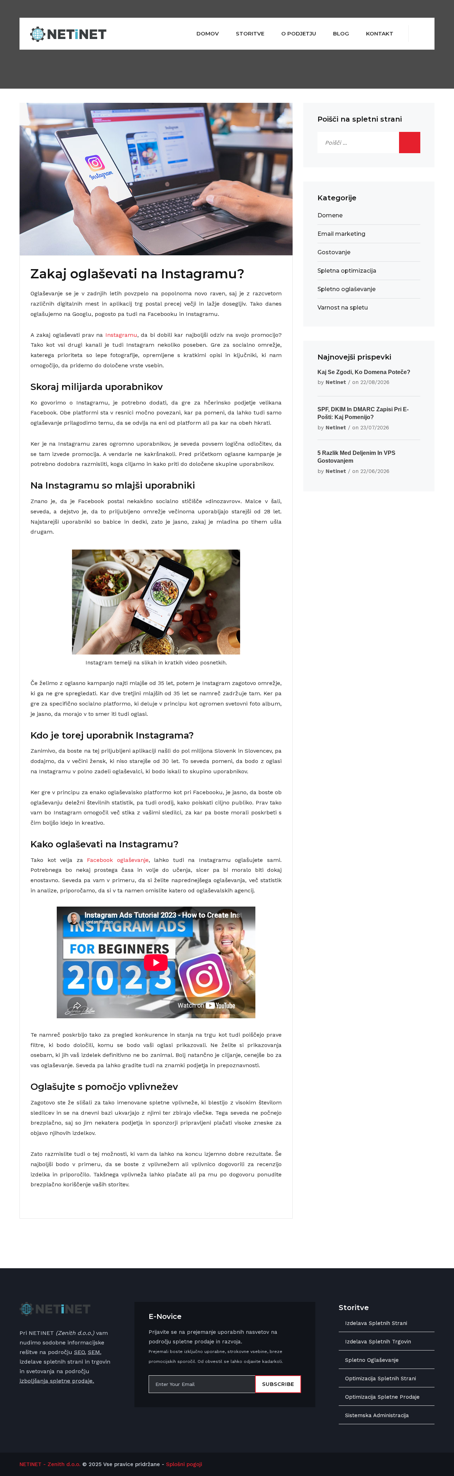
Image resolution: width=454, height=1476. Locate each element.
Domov (207, 33)
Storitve (250, 33)
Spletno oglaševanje (346, 289)
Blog (341, 33)
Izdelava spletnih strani (376, 1323)
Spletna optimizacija (346, 270)
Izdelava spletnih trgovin (378, 1341)
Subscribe (278, 1384)
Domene (330, 215)
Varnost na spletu (342, 307)
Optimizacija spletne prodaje (382, 1397)
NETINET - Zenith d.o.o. (50, 1464)
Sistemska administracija (377, 1415)
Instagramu (121, 335)
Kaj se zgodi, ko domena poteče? (363, 372)
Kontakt (379, 33)
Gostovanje (333, 252)
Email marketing (341, 233)
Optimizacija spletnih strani (380, 1378)
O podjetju (298, 33)
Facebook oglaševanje (118, 860)
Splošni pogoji (184, 1464)
